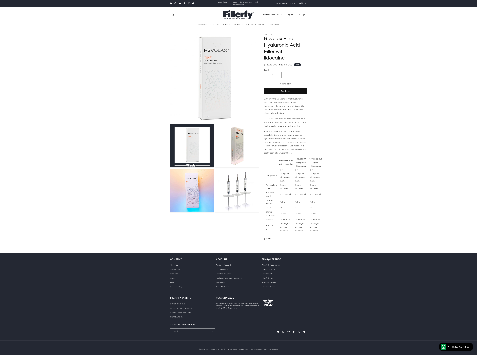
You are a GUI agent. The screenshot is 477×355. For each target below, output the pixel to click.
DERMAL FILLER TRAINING (181, 313)
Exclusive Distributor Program (228, 278)
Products (174, 274)
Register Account (223, 265)
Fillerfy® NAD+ (268, 274)
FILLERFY (207, 349)
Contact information (271, 349)
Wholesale (220, 282)
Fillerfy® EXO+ (268, 278)
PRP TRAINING (176, 317)
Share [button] (269, 239)
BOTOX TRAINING (177, 304)
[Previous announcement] (212, 3)
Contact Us (175, 269)
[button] (173, 15)
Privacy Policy (176, 287)
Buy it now (285, 91)
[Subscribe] (212, 331)
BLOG (172, 278)
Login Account (222, 269)
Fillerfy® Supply (268, 287)
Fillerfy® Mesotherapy (271, 265)
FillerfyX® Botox (269, 269)
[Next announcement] (265, 3)
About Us (174, 265)
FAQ (172, 282)
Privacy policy (244, 349)
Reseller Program (223, 274)
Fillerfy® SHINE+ (269, 282)
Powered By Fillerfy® (218, 349)
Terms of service (256, 349)
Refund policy (232, 349)
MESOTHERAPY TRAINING (181, 308)
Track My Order (222, 287)
